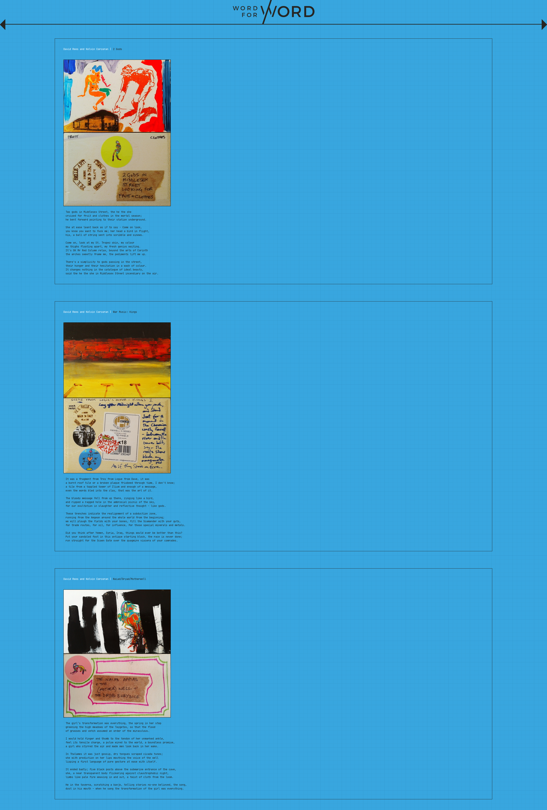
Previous (3, 26)
